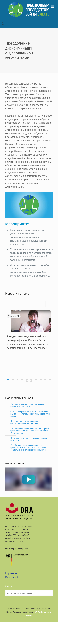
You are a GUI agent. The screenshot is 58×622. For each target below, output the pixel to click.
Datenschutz (12, 577)
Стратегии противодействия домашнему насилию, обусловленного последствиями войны (30, 413)
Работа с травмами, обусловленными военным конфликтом (27, 405)
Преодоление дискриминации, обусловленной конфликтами (24, 422)
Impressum (11, 573)
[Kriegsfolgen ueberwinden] (29, 9)
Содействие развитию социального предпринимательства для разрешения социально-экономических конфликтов (28, 447)
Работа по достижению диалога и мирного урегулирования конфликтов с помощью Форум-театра (29, 430)
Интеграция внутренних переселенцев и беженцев (28, 439)
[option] (29, 331)
